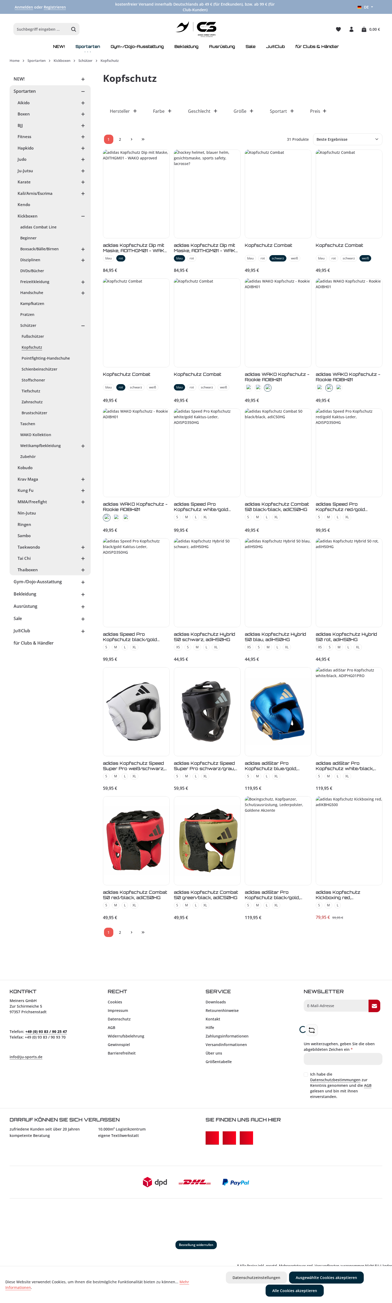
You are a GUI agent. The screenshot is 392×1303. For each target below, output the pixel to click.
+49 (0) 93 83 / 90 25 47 (46, 1031)
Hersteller (120, 111)
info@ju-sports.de (26, 1056)
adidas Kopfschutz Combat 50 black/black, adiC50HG (277, 506)
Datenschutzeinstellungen (256, 1277)
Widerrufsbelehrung (126, 1036)
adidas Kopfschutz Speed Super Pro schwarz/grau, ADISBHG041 (204, 766)
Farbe (159, 111)
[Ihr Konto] (351, 29)
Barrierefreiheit (122, 1053)
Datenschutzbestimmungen (335, 1079)
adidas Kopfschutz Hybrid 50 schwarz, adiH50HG (204, 637)
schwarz (278, 258)
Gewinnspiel (119, 1044)
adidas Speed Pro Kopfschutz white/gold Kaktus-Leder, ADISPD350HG (201, 506)
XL (205, 517)
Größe (240, 111)
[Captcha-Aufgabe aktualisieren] (312, 1030)
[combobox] (40, 29)
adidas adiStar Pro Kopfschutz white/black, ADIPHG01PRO (345, 766)
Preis (315, 111)
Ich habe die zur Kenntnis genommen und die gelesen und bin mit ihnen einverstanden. (340, 1085)
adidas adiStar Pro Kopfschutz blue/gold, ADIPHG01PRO (271, 766)
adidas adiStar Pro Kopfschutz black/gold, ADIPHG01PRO (272, 895)
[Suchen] (73, 29)
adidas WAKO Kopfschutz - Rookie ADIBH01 (277, 377)
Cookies (115, 1001)
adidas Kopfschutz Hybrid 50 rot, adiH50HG (346, 637)
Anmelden (24, 7)
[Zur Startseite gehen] (196, 29)
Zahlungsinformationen (227, 1036)
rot (121, 258)
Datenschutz (119, 1019)
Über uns (214, 1053)
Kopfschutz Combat (268, 245)
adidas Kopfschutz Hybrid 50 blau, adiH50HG (275, 637)
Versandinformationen (226, 1044)
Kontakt (213, 1019)
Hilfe (210, 1027)
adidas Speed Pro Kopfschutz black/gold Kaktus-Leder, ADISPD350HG (130, 637)
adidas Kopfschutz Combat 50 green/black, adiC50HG (206, 895)
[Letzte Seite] (143, 139)
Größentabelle (219, 1061)
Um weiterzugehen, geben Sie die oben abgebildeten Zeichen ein (339, 1046)
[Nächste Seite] (131, 139)
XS (178, 647)
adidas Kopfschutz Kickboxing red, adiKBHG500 (338, 895)
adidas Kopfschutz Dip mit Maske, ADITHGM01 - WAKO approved (135, 248)
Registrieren (55, 7)
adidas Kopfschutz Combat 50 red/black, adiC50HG (135, 895)
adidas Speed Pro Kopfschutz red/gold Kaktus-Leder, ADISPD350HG (340, 506)
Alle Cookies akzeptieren (294, 1290)
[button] (83, 79)
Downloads (216, 1001)
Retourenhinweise (222, 1010)
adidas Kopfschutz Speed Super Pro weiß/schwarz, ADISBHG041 (133, 766)
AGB (111, 1027)
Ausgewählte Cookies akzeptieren (326, 1277)
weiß (294, 258)
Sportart (278, 111)
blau (108, 258)
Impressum (118, 1010)
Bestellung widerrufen (196, 1244)
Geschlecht (199, 111)
